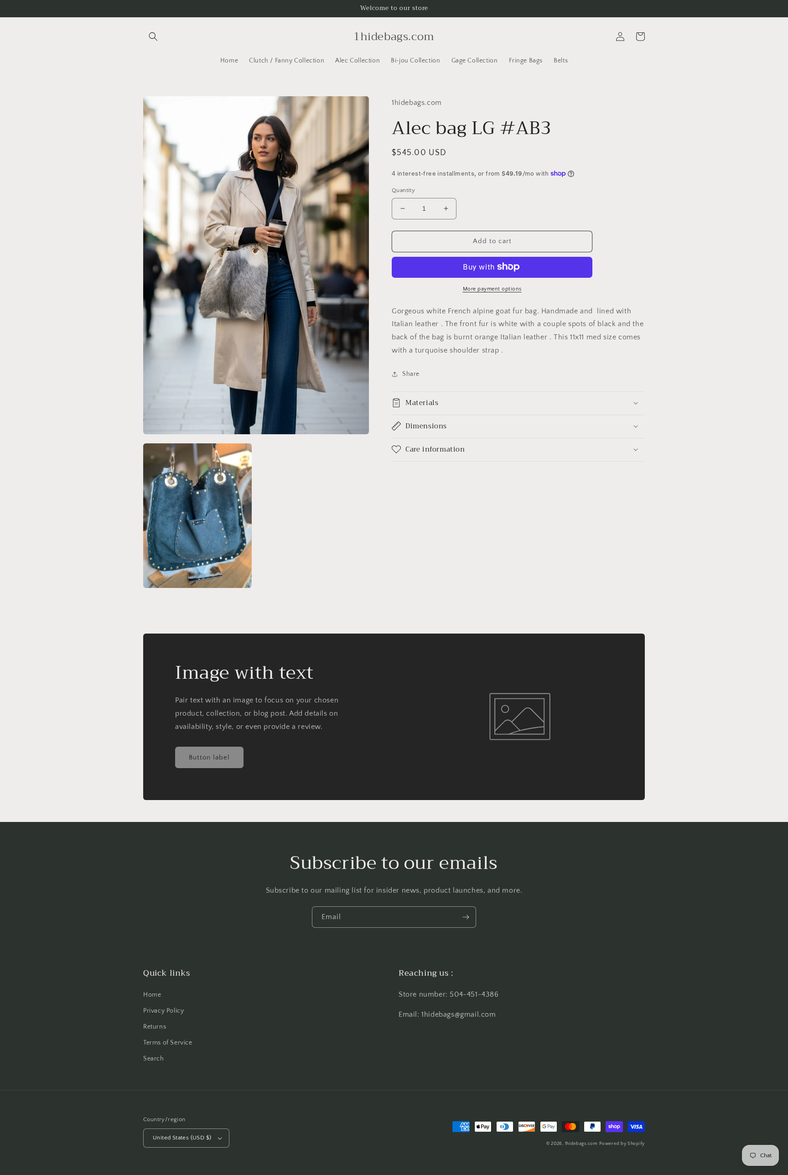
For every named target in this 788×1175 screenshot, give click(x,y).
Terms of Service (167, 1042)
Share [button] (411, 373)
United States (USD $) (182, 1137)
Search (153, 1058)
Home (152, 994)
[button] (153, 36)
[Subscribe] (466, 917)
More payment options (492, 288)
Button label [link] (209, 757)
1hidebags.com (581, 1143)
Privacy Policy (163, 1010)
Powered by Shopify (622, 1143)
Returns (154, 1026)
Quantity (403, 190)
